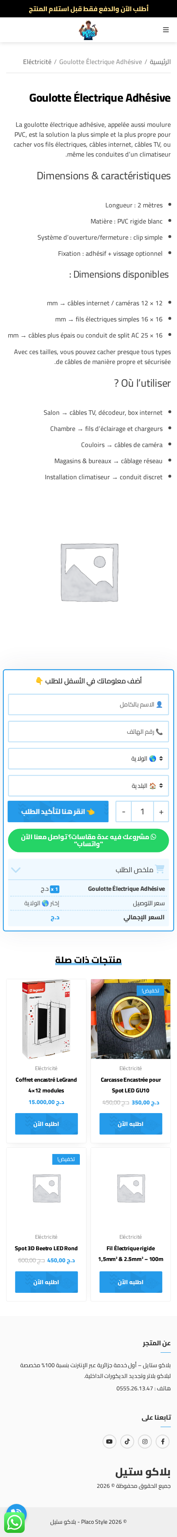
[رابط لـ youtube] (109, 1442)
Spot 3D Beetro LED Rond (46, 1248)
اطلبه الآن (131, 1123)
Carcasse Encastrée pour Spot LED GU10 (131, 1085)
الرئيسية (160, 61)
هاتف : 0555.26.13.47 (143, 1388)
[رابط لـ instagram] (145, 1442)
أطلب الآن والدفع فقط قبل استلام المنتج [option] (89, 8)
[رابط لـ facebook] (163, 1442)
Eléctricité (37, 61)
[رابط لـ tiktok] (127, 1442)
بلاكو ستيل (143, 1471)
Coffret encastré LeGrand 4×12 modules (46, 1085)
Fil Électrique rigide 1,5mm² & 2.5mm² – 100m (130, 1253)
